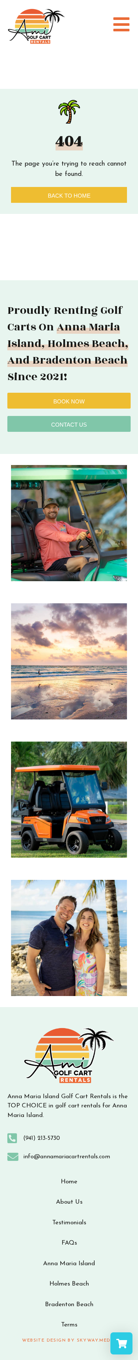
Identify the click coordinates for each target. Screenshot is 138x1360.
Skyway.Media (96, 1340)
